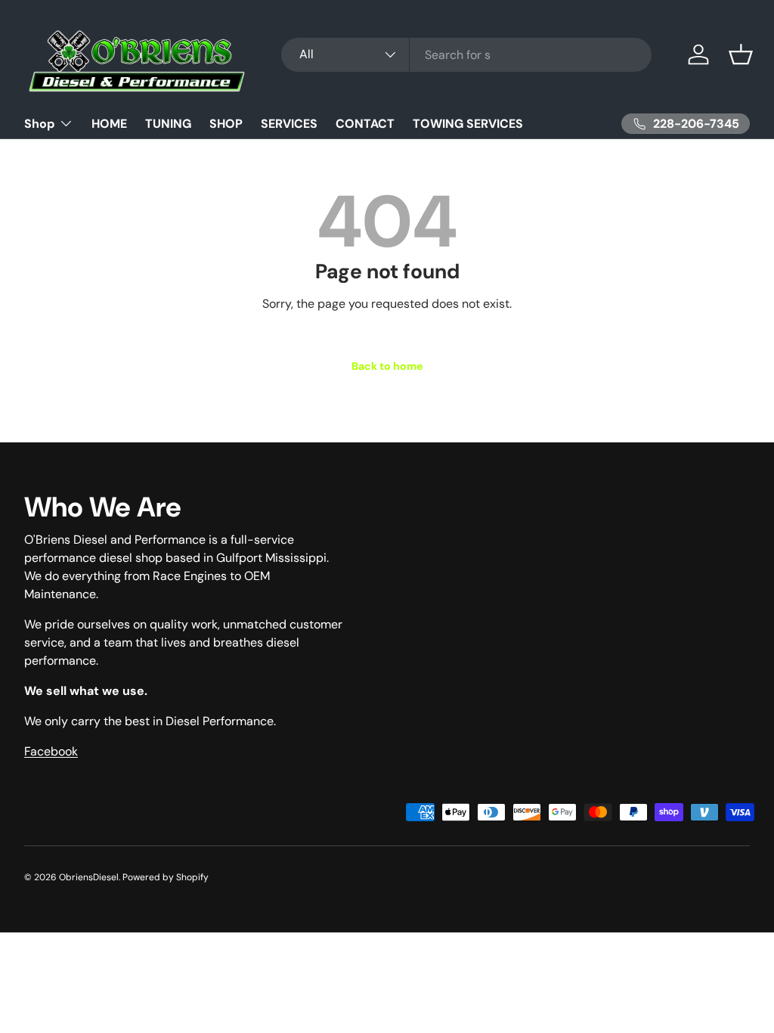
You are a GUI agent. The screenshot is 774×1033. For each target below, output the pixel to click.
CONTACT (365, 124)
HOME (109, 124)
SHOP (226, 124)
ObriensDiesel (89, 877)
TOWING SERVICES (468, 124)
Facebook (51, 751)
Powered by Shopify (165, 877)
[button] (740, 54)
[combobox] (466, 55)
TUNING (168, 124)
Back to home (387, 366)
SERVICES (289, 124)
